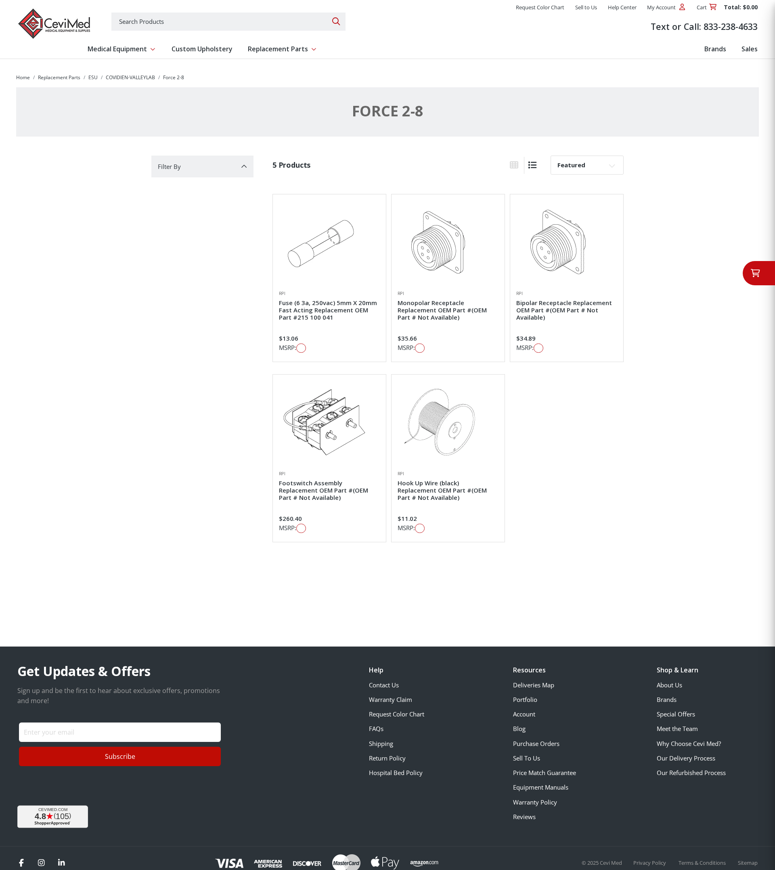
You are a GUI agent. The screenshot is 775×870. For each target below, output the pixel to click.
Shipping (381, 743)
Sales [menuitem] (749, 48)
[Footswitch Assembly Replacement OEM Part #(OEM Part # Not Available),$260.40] (329, 422)
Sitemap (748, 862)
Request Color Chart (396, 714)
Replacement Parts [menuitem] (278, 48)
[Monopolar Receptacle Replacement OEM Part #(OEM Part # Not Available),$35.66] (448, 242)
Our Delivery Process (686, 758)
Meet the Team (677, 729)
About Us (669, 685)
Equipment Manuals (540, 787)
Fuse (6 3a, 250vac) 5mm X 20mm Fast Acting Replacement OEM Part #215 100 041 (328, 310)
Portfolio (525, 699)
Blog (519, 729)
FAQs (376, 729)
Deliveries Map (533, 685)
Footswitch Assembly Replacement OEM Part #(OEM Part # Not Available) (323, 490)
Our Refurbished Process (691, 773)
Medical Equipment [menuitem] (117, 48)
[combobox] (228, 22)
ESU (93, 77)
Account (524, 714)
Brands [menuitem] (715, 48)
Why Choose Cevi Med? (689, 743)
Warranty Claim (390, 699)
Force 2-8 (173, 77)
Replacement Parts (59, 77)
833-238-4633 (731, 26)
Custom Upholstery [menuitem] (202, 48)
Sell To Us (526, 758)
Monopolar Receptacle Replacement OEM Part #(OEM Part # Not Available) (442, 310)
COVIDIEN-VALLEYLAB (130, 77)
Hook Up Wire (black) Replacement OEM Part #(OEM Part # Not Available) (442, 490)
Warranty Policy (535, 802)
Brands (667, 699)
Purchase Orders (536, 743)
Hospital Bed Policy (396, 773)
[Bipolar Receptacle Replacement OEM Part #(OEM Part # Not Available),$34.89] (566, 242)
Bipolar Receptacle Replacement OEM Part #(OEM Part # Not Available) (564, 310)
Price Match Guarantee (544, 773)
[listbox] (587, 165)
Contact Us (384, 685)
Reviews (524, 817)
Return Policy (387, 758)
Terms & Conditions (703, 862)
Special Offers (676, 714)
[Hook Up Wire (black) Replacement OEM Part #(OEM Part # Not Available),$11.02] (448, 422)
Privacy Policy (650, 862)
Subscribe (120, 756)
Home (23, 77)
